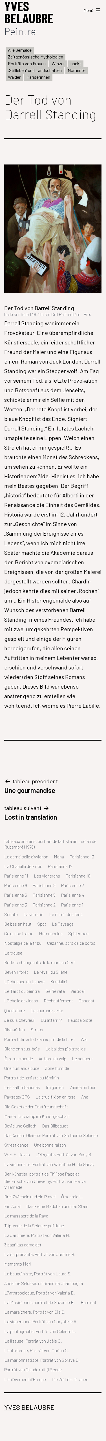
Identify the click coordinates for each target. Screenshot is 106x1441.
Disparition (14, 1029)
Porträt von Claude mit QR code (33, 1369)
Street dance (16, 1144)
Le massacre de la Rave (26, 1215)
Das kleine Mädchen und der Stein (57, 1206)
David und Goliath (20, 1125)
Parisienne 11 (16, 875)
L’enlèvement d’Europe (25, 1379)
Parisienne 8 (44, 885)
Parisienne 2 (44, 904)
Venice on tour (82, 1087)
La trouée (13, 952)
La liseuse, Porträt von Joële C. (33, 1340)
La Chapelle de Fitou (23, 866)
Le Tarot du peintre (22, 991)
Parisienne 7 (72, 885)
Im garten (55, 1087)
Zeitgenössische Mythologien (35, 56)
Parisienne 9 (15, 885)
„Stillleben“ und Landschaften (35, 70)
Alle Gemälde (20, 50)
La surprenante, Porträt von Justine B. (40, 1254)
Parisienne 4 (72, 894)
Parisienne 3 (15, 904)
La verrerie (33, 914)
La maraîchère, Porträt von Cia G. (35, 1311)
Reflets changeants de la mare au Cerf (39, 962)
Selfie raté (55, 991)
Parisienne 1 (72, 904)
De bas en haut (18, 923)
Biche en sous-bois (22, 1048)
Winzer (58, 63)
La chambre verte (46, 1010)
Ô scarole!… (72, 1196)
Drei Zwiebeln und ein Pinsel (30, 1196)
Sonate (11, 914)
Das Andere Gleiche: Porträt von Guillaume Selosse (51, 1135)
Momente (76, 70)
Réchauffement (58, 1000)
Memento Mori (17, 1263)
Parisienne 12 (60, 866)
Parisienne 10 (78, 875)
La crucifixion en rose (56, 1096)
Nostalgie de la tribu (22, 943)
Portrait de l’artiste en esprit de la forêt (39, 1039)
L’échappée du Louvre (24, 981)
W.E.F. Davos (17, 1154)
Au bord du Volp (52, 1058)
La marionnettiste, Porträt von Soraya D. (42, 1360)
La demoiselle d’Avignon (26, 856)
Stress (36, 1029)
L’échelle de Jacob (21, 1000)
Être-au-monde (18, 1058)
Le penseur (82, 1058)
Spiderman (78, 933)
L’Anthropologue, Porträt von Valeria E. (39, 1292)
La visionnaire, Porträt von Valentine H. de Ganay (49, 1164)
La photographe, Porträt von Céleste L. (40, 1331)
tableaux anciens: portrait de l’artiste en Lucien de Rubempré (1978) (50, 844)
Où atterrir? (51, 1020)
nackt (75, 63)
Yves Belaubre (29, 1407)
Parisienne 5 (44, 894)
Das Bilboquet (55, 1125)
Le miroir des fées (66, 914)
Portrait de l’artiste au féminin (31, 1077)
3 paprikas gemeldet (22, 1244)
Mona (59, 856)
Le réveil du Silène (50, 972)
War (84, 1039)
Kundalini (58, 981)
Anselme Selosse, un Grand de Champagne (43, 1283)
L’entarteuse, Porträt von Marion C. (36, 1350)
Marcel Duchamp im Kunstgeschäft (37, 1116)
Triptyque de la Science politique (34, 1225)
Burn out (88, 1302)
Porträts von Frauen (27, 63)
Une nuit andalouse (21, 1068)
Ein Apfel (12, 1206)
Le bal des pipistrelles (65, 1048)
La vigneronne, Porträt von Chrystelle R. (41, 1321)
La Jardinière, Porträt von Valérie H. (37, 1235)
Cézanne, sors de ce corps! (72, 943)
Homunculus (51, 933)
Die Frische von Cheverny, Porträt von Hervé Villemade (45, 1184)
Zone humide (57, 1068)
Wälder (14, 77)
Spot (41, 923)
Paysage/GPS (17, 1096)
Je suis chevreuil (19, 1020)
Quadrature (14, 1010)
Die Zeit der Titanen (70, 1379)
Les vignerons (47, 875)
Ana (84, 1096)
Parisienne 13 (82, 856)
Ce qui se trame (18, 933)
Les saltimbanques (22, 1087)
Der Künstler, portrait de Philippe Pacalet (41, 1173)
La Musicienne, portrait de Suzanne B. (39, 1302)
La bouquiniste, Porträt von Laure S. (38, 1273)
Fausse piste (80, 1020)
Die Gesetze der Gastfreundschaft (36, 1106)
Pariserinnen (38, 77)
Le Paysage (63, 923)
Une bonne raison (50, 1144)
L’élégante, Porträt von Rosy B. (64, 1154)
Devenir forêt (16, 972)
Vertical (77, 991)
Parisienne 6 (15, 894)
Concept (86, 1000)
